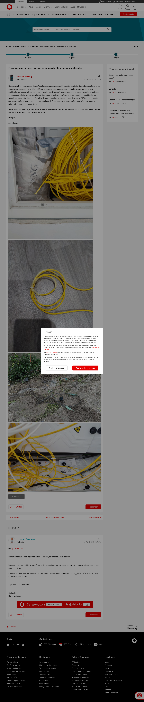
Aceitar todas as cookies (85, 368)
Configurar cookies (56, 368)
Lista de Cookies (51, 352)
